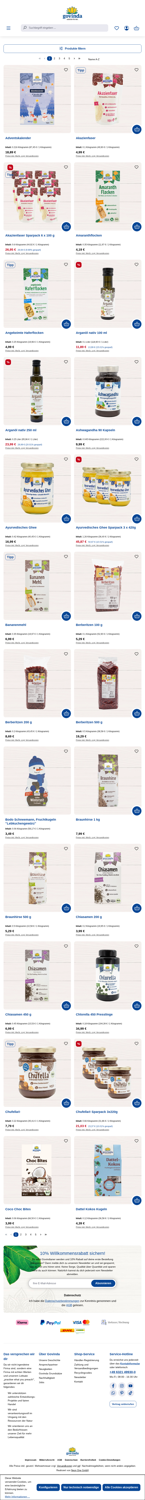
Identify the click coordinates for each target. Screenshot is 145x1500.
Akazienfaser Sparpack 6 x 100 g (29, 235)
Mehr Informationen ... (17, 1496)
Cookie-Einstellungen (109, 1460)
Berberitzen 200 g (18, 722)
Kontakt (78, 1381)
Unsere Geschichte (49, 1360)
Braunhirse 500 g (18, 917)
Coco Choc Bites (18, 1209)
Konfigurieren (48, 1487)
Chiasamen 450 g (18, 1014)
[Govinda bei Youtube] (130, 1385)
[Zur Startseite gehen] (72, 13)
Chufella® (12, 1112)
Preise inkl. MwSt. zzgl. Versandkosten (22, 156)
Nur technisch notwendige (81, 1487)
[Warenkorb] (136, 28)
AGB (69, 1305)
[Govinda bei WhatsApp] (113, 1392)
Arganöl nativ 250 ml (20, 430)
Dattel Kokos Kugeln (91, 1209)
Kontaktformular (130, 1363)
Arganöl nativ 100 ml (91, 333)
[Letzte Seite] (79, 58)
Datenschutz (71, 1460)
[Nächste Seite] (74, 58)
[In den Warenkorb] (136, 129)
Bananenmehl (15, 625)
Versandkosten (64, 1466)
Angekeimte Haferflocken (24, 333)
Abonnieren (103, 1283)
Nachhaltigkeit (47, 1377)
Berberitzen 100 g (89, 625)
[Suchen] (25, 27)
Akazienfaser (85, 138)
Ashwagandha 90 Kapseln (95, 430)
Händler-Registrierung (86, 1360)
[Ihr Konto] (127, 28)
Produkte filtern (75, 48)
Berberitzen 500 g (89, 722)
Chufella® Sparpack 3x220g (97, 1112)
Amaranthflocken (89, 235)
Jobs (41, 1382)
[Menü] (8, 28)
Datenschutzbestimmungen (62, 1300)
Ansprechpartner (48, 1364)
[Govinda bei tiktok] (130, 1392)
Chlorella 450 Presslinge (94, 1014)
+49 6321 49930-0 (123, 1372)
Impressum (30, 1460)
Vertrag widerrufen (123, 1404)
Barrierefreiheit (88, 1460)
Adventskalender (18, 138)
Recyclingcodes (83, 1372)
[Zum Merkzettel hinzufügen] (65, 69)
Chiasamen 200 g (89, 917)
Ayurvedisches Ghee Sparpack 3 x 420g (106, 527)
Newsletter (80, 1377)
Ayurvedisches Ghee (21, 527)
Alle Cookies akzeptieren (121, 1487)
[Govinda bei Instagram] (121, 1385)
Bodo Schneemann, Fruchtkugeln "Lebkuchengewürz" (30, 821)
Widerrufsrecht (46, 1460)
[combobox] (64, 28)
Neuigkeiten (45, 1369)
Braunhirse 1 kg (88, 819)
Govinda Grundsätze (50, 1373)
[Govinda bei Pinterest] (121, 1392)
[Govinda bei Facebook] (113, 1385)
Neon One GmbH (80, 1470)
